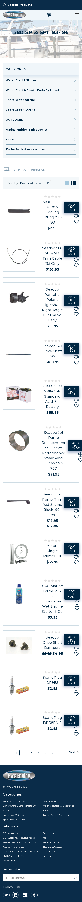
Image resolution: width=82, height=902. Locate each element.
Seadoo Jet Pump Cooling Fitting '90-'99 (52, 212)
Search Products (20, 4)
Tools (10, 139)
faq (44, 837)
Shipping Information (29, 169)
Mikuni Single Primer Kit (52, 551)
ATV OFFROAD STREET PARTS (20, 851)
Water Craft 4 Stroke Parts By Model (32, 90)
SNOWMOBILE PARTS (15, 855)
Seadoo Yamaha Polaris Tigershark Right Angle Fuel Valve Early (52, 304)
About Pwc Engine (13, 846)
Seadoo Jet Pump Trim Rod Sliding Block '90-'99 (52, 504)
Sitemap (47, 855)
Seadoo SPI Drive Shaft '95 (52, 351)
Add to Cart (71, 207)
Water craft (9, 860)
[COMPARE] (76, 216)
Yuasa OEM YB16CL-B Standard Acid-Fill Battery (52, 396)
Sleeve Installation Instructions (19, 842)
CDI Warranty (10, 833)
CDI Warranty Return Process (19, 837)
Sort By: (13, 183)
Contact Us (49, 851)
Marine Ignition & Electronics (27, 129)
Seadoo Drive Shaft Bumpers (52, 642)
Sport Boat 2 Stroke (20, 100)
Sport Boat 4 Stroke (20, 110)
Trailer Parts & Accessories (25, 149)
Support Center (51, 842)
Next (72, 752)
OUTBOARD (14, 119)
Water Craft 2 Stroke (21, 80)
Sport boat (49, 833)
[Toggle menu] (77, 15)
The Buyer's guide (52, 846)
